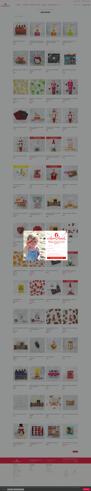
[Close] (66, 232)
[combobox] (49, 250)
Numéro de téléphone (50, 248)
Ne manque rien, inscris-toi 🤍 (56, 257)
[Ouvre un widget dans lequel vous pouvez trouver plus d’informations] (86, 489)
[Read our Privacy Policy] (65, 255)
